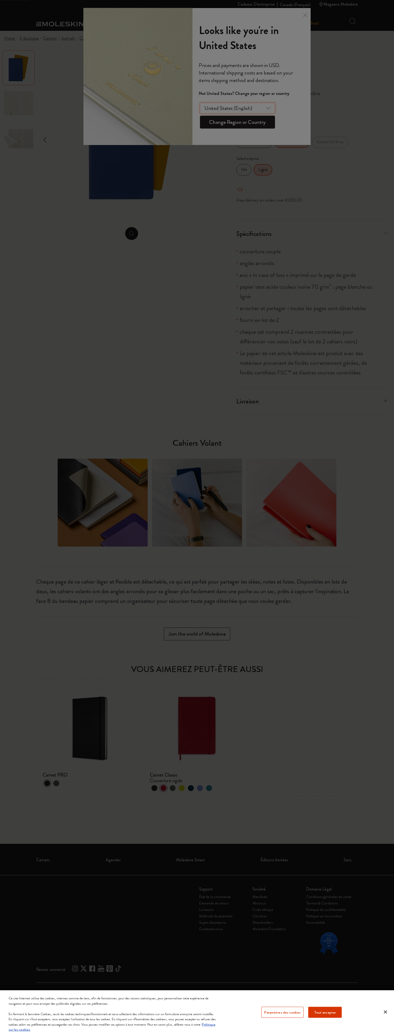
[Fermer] (385, 1012)
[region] (197, 1012)
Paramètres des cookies (282, 1012)
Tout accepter (325, 1012)
